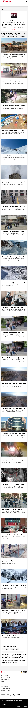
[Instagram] (17, 695)
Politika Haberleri (5, 681)
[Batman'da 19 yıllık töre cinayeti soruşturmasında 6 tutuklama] (14, 70)
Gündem (3, 5)
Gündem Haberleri (5, 679)
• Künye (13, 706)
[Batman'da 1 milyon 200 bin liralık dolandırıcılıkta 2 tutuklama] (14, 222)
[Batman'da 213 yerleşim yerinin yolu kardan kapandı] (14, 247)
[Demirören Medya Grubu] (24, 672)
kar (17, 649)
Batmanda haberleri (11, 9)
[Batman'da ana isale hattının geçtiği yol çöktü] (14, 45)
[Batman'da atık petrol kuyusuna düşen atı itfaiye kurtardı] (14, 551)
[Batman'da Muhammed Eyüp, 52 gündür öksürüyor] (14, 298)
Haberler (3, 9)
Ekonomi (21, 5)
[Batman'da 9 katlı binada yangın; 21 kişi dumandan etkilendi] (14, 172)
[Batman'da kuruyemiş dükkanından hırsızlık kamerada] (14, 475)
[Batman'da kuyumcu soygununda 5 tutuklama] (14, 197)
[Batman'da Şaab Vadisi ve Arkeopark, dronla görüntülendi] (14, 374)
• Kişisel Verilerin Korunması (21, 706)
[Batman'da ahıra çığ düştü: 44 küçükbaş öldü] (14, 273)
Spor (12, 5)
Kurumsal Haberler (5, 690)
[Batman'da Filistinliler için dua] (14, 626)
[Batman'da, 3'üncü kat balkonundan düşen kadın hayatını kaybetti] (14, 424)
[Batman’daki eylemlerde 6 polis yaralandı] (14, 500)
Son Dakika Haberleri (6, 677)
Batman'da (5, 649)
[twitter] (14, 695)
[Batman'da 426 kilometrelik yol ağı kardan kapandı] (14, 146)
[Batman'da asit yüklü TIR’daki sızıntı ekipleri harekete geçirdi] (14, 601)
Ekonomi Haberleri (5, 688)
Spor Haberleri (4, 684)
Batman (12, 649)
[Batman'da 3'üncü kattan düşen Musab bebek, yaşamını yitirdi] (14, 525)
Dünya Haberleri (5, 686)
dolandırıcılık (6, 652)
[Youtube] (19, 695)
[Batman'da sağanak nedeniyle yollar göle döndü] (14, 121)
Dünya (16, 5)
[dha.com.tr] (5, 672)
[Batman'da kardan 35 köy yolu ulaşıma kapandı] (14, 576)
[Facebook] (11, 695)
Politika (8, 5)
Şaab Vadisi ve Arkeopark (17, 652)
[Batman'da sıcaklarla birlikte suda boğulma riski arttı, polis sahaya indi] (14, 96)
